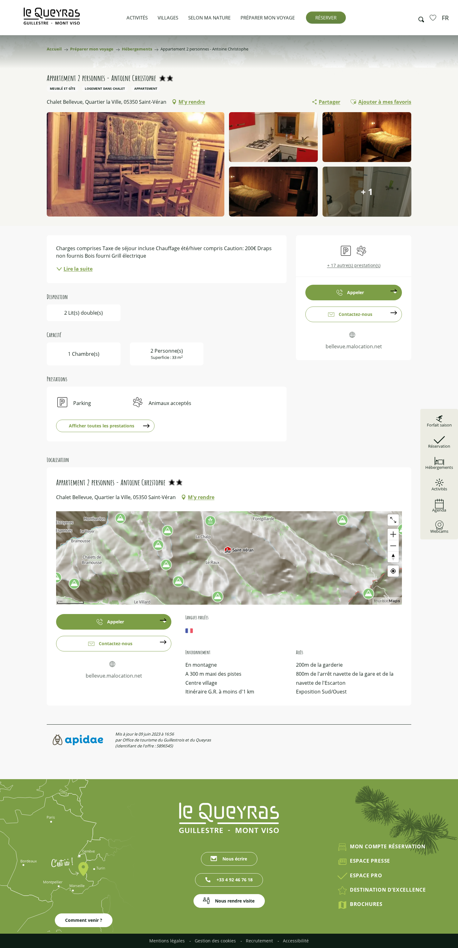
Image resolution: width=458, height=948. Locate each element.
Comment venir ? (83, 920)
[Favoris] (434, 17)
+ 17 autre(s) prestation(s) (353, 265)
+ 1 (367, 192)
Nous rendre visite (235, 901)
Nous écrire (234, 859)
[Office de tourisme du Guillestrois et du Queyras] (52, 19)
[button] (419, 17)
